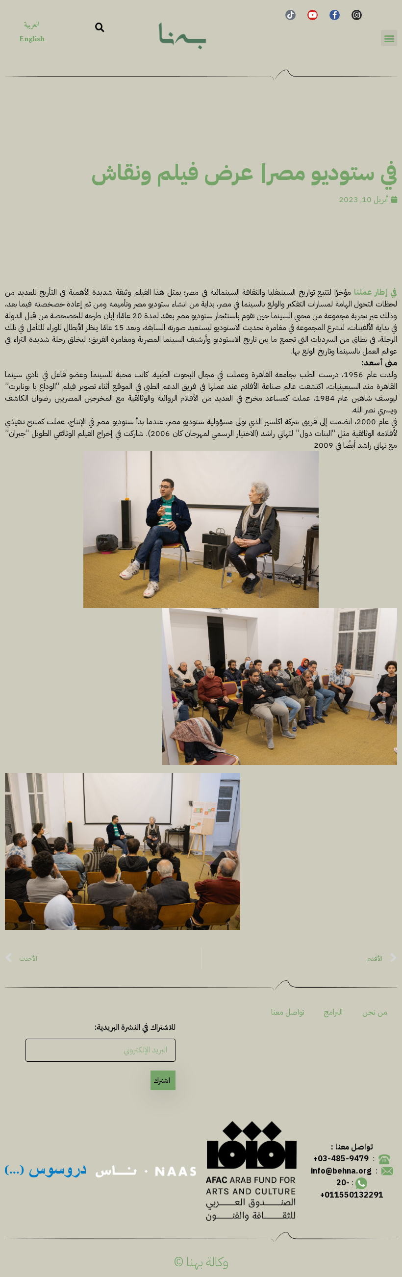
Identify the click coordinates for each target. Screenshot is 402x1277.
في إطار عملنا (375, 292)
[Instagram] (357, 15)
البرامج (333, 1012)
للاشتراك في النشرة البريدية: (135, 1027)
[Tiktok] (290, 15)
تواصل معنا (287, 1012)
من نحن (374, 1012)
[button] (389, 38)
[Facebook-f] (334, 15)
